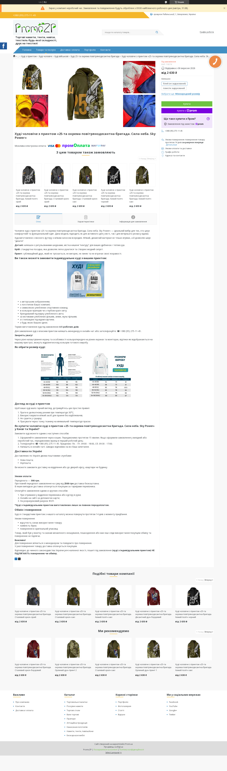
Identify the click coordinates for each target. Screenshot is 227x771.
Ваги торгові (73, 714)
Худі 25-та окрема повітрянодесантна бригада (95, 56)
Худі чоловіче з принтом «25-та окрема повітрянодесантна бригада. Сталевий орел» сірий (56, 196)
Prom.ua (129, 744)
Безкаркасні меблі (76, 735)
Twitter (172, 714)
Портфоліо (90, 50)
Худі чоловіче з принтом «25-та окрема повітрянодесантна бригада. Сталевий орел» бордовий (33, 667)
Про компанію (22, 702)
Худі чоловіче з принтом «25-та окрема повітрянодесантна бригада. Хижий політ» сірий (28, 196)
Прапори (71, 718)
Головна (26, 50)
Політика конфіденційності (131, 749)
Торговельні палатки (77, 702)
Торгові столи (73, 710)
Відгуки (121, 714)
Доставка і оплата (70, 50)
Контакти (105, 50)
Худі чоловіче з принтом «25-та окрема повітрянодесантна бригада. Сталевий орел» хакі (85, 196)
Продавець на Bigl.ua (113, 747)
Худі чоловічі (45, 56)
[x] (19, 559)
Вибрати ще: (180, 93)
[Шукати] (157, 32)
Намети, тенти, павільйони (80, 731)
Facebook (173, 702)
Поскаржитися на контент (105, 749)
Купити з (181, 110)
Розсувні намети (75, 706)
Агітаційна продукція (77, 722)
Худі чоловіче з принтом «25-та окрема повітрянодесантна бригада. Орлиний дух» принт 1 (153, 667)
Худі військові (61, 56)
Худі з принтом (29, 56)
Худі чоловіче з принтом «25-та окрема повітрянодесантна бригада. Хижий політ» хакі (141, 196)
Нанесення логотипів (77, 727)
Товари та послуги (46, 50)
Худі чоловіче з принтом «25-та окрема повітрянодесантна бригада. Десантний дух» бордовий (153, 614)
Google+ (173, 710)
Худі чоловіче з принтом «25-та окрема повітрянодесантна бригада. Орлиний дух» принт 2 (73, 667)
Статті (121, 710)
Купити (187, 103)
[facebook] (16, 559)
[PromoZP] (35, 27)
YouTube (173, 706)
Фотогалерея (124, 706)
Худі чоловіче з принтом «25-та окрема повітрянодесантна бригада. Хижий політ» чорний (113, 196)
